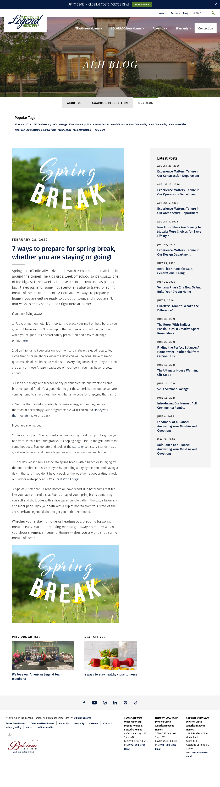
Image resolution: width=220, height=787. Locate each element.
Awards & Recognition (110, 103)
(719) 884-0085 (199, 752)
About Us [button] (159, 28)
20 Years (19, 124)
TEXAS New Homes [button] (87, 28)
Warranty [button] (182, 28)
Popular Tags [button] (25, 117)
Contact (107, 723)
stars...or (78, 446)
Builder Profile (45, 727)
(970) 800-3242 (168, 745)
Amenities (180, 124)
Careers (175, 13)
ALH (89, 124)
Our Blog (145, 103)
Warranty (79, 723)
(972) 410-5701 (136, 745)
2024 (28, 124)
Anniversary (49, 130)
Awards (163, 13)
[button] (62, 4)
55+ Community (77, 124)
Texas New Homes (16, 723)
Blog (185, 13)
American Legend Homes (28, 130)
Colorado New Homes (42, 723)
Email (127, 749)
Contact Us (205, 28)
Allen (171, 124)
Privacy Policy (13, 727)
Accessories (99, 124)
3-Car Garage (59, 124)
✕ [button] (215, 4)
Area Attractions (82, 130)
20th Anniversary (41, 124)
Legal (29, 727)
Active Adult (113, 124)
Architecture (65, 130)
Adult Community (157, 124)
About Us (74, 103)
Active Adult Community (134, 124)
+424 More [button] (99, 130)
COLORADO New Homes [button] (126, 28)
